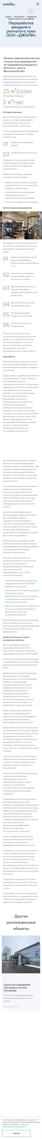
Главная (8, 17)
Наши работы (19, 17)
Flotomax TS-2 (31, 581)
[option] (21, 225)
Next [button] (37, 225)
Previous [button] (5, 225)
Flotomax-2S (10, 609)
